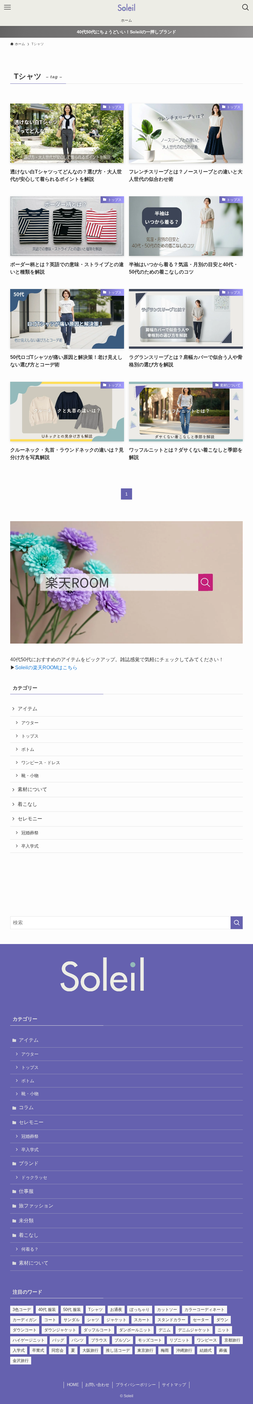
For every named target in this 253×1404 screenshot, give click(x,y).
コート (50, 1319)
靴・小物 (30, 775)
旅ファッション (36, 1205)
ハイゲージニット (29, 1340)
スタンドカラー (171, 1319)
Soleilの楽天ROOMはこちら (46, 667)
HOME (73, 1384)
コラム (26, 1107)
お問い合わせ (97, 1384)
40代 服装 (47, 1309)
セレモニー (30, 818)
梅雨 (165, 1350)
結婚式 (206, 1350)
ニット (224, 1330)
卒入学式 (30, 846)
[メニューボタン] (7, 7)
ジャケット (116, 1319)
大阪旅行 (90, 1350)
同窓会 (58, 1350)
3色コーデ (22, 1309)
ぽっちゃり (140, 1309)
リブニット (179, 1340)
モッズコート (150, 1340)
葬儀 (223, 1350)
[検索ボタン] (245, 7)
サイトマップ (174, 1384)
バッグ (58, 1340)
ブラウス (99, 1340)
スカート (142, 1319)
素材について (32, 789)
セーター (201, 1319)
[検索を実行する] (236, 922)
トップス (30, 736)
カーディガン (25, 1319)
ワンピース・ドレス (40, 762)
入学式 (19, 1350)
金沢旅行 (21, 1360)
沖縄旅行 (184, 1350)
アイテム (27, 708)
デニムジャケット (194, 1330)
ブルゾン (122, 1340)
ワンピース (207, 1340)
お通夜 (116, 1309)
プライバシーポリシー (136, 1384)
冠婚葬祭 (30, 832)
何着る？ (30, 1249)
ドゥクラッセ (34, 1177)
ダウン (222, 1319)
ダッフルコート (98, 1330)
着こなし (27, 804)
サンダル (72, 1319)
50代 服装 (72, 1309)
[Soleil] (126, 7)
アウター (30, 722)
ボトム (27, 749)
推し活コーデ (118, 1350)
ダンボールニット (135, 1330)
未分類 (26, 1220)
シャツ (93, 1319)
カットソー (167, 1309)
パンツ (78, 1340)
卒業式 (38, 1350)
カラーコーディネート (205, 1309)
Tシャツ (95, 1309)
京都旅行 (232, 1340)
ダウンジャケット (60, 1330)
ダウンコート (25, 1330)
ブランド (29, 1163)
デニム (165, 1330)
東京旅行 (145, 1350)
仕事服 (26, 1191)
